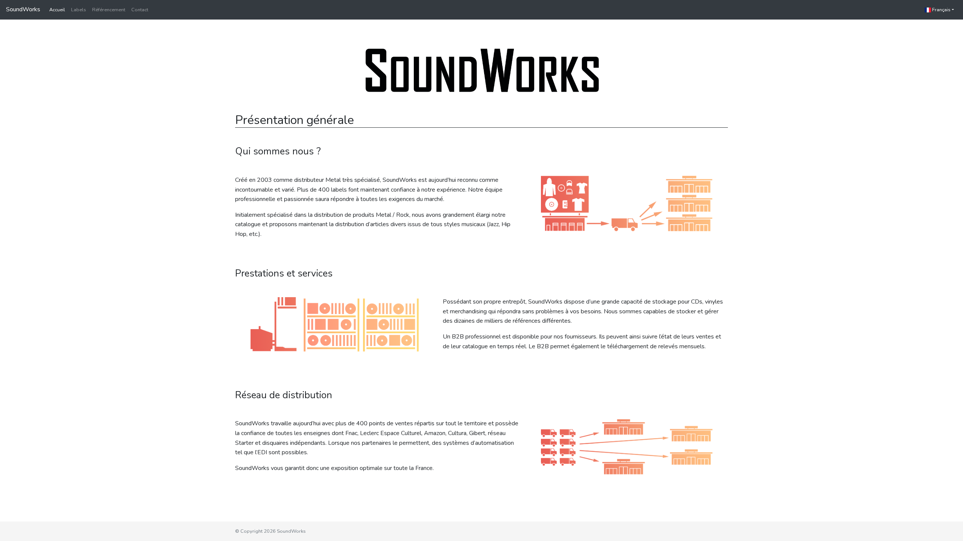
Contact (139, 9)
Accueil (57, 9)
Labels (78, 9)
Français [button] (941, 9)
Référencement (108, 9)
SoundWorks (23, 9)
